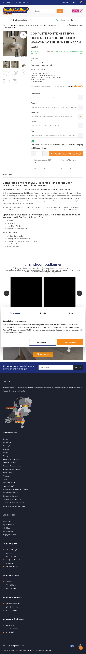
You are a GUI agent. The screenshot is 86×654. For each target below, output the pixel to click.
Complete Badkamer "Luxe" (12, 499)
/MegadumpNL (11, 563)
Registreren (7, 521)
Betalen (5, 452)
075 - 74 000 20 (11, 610)
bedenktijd (22, 20)
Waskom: (34, 103)
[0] (80, 2)
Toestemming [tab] (15, 313)
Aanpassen (41, 342)
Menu (8, 2)
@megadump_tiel (12, 566)
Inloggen (65, 2)
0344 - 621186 (23, 2)
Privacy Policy (7, 472)
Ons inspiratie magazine (11, 493)
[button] (26, 293)
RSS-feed (18, 646)
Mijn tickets (6, 528)
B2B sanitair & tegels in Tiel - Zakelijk (15, 489)
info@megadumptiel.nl (13, 560)
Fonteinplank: (36, 93)
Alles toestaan (70, 342)
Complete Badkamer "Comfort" (13, 503)
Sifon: (33, 122)
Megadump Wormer (12, 597)
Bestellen (6, 449)
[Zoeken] (59, 11)
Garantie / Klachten (9, 462)
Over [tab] (71, 313)
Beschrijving (7, 174)
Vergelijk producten (9, 535)
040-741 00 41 (11, 632)
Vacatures (6, 476)
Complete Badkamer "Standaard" (14, 506)
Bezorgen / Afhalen (9, 456)
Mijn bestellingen (8, 525)
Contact (5, 439)
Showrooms (7, 442)
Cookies (5, 479)
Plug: (33, 131)
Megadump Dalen (11, 575)
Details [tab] (43, 313)
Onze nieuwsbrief (9, 483)
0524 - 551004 (11, 588)
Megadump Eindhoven (13, 619)
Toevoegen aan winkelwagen (67, 154)
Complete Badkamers (10, 496)
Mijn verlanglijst (8, 531)
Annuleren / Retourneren (11, 459)
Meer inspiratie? (8, 486)
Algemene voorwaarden (11, 469)
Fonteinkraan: (36, 112)
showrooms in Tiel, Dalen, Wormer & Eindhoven (65, 20)
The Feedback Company (43, 650)
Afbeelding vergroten (21, 56)
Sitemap (25, 646)
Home (5, 25)
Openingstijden (8, 446)
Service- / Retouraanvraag (12, 466)
